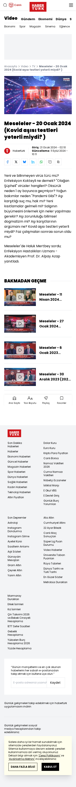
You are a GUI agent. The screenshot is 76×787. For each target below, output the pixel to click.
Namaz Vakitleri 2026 (53, 465)
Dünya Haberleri (18, 477)
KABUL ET (50, 767)
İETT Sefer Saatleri (19, 626)
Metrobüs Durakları (55, 582)
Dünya (61, 19)
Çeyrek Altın (15, 570)
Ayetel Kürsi (15, 541)
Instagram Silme (18, 536)
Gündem (28, 19)
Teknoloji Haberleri (19, 492)
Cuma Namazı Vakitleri (53, 473)
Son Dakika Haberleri (15, 444)
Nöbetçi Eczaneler (54, 480)
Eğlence (65, 26)
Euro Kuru (49, 448)
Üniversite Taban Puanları (54, 556)
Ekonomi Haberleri (19, 456)
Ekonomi (45, 19)
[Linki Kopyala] (58, 162)
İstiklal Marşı (51, 485)
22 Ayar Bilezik (52, 528)
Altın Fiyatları (16, 497)
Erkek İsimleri (15, 604)
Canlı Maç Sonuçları (50, 534)
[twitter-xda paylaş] (16, 162)
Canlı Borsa (51, 458)
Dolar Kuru (50, 443)
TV (33, 66)
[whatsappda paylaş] (41, 162)
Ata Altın (48, 517)
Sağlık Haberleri (17, 482)
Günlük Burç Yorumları (51, 502)
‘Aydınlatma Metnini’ (21, 759)
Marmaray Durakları (14, 597)
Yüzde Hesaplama (19, 648)
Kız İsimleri (14, 609)
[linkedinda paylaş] (33, 162)
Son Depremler (17, 517)
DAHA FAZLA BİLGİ (23, 767)
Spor (22, 26)
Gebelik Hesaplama (15, 633)
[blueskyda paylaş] (24, 162)
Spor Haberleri (16, 472)
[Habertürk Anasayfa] (38, 6)
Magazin (35, 26)
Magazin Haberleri (19, 467)
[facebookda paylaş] (7, 162)
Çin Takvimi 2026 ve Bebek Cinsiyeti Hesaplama (19, 618)
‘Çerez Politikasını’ (49, 755)
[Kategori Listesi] (71, 5)
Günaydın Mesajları (14, 558)
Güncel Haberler (18, 461)
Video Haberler (52, 550)
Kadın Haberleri (17, 487)
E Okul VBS (50, 490)
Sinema (50, 26)
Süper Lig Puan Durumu (52, 543)
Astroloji (13, 523)
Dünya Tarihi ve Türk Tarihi (53, 570)
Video (11, 18)
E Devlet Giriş (51, 495)
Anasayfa (10, 66)
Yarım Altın (14, 575)
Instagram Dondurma (15, 529)
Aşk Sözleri (14, 551)
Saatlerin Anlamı (18, 546)
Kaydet (55, 682)
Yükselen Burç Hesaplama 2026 (19, 641)
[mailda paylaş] (49, 162)
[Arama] (5, 5)
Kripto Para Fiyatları (55, 453)
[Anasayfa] (14, 433)
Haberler (13, 451)
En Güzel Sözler (52, 577)
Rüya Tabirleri (52, 563)
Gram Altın (14, 565)
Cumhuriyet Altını (54, 523)
